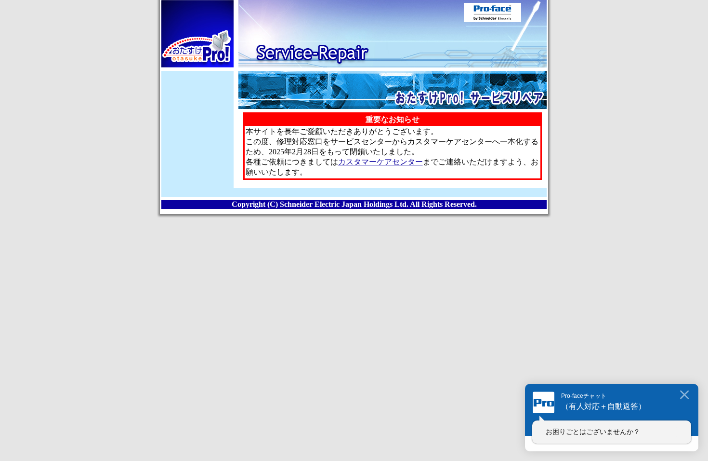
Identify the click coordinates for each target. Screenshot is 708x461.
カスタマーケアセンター (380, 162)
